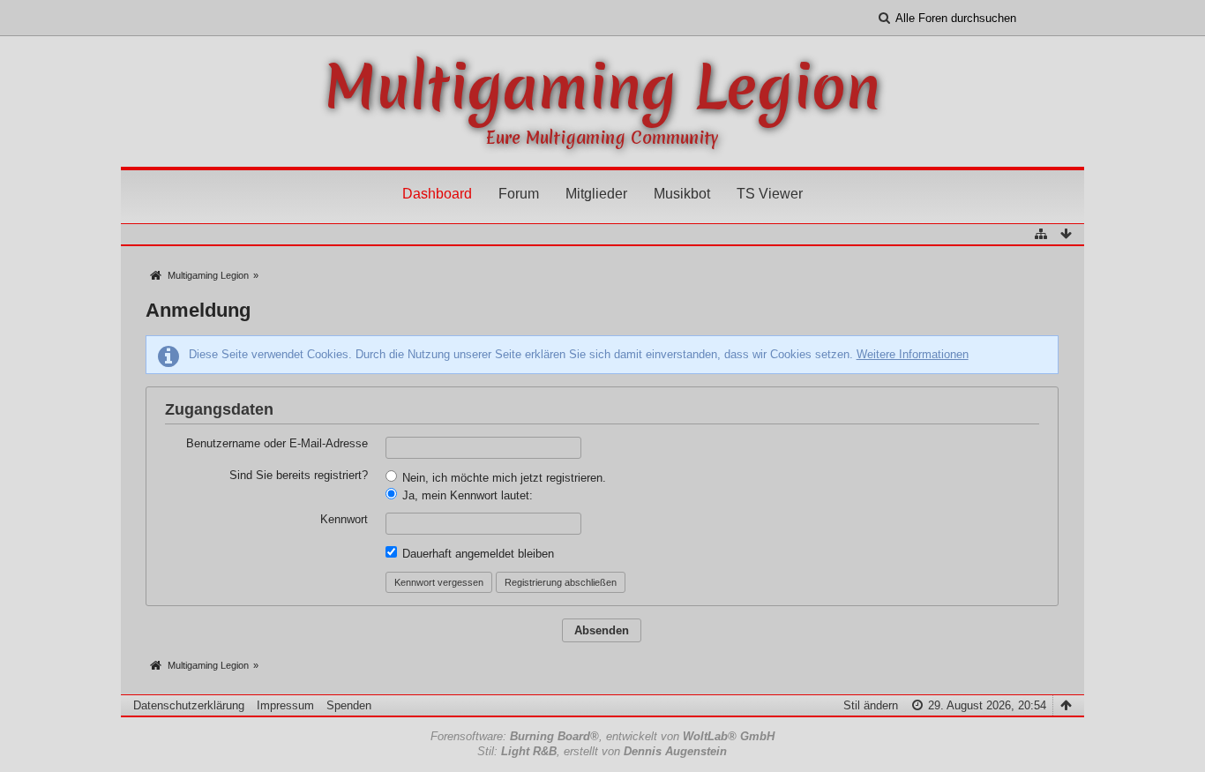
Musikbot (682, 193)
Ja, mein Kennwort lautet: (466, 495)
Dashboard (437, 193)
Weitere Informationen (913, 354)
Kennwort (344, 519)
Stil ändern (870, 705)
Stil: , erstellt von (602, 751)
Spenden (348, 705)
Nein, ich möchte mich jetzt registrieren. (502, 477)
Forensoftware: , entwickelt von (602, 736)
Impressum (285, 705)
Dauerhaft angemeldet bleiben (476, 553)
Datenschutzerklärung (188, 705)
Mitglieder (596, 193)
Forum (518, 193)
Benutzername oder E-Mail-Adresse (277, 443)
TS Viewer (770, 193)
